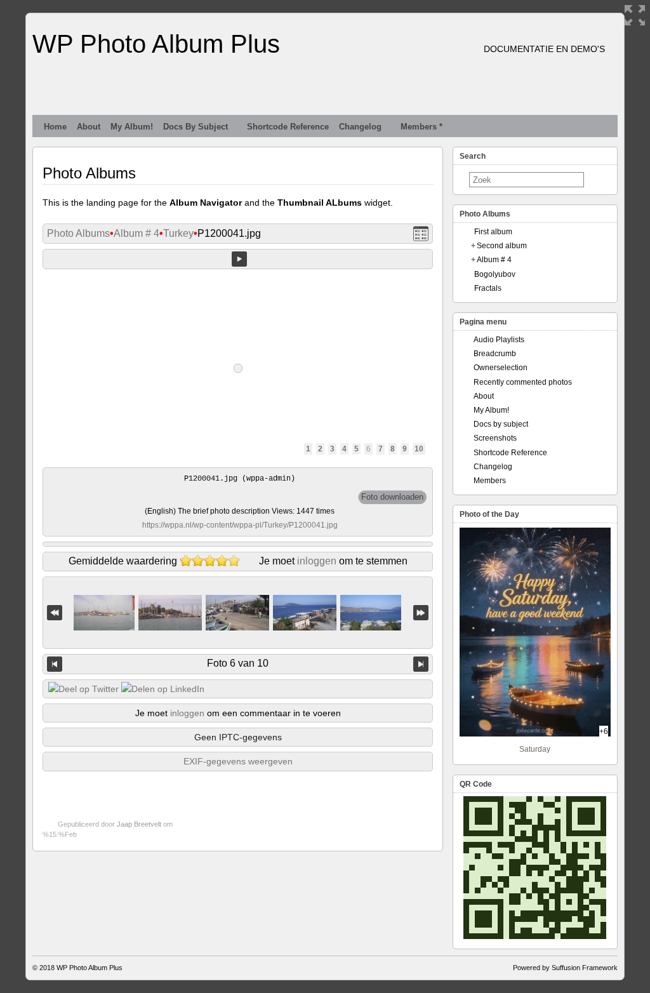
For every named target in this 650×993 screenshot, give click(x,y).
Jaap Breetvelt (139, 824)
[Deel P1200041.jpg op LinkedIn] (162, 689)
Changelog (360, 126)
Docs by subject (195, 126)
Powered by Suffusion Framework (565, 967)
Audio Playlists (499, 339)
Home (55, 126)
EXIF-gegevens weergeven (238, 761)
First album (493, 231)
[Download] (392, 497)
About (88, 126)
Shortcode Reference (288, 126)
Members (490, 480)
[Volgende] (420, 664)
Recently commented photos (523, 382)
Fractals (487, 288)
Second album (502, 245)
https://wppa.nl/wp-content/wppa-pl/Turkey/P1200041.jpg (240, 525)
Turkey (178, 233)
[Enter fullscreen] (635, 15)
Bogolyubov (494, 274)
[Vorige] (54, 664)
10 (419, 448)
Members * (421, 126)
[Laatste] (420, 613)
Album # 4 (136, 233)
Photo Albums (78, 233)
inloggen (316, 561)
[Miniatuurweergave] (420, 234)
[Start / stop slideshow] (239, 259)
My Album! (131, 126)
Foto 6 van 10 (238, 663)
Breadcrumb (495, 353)
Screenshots (495, 438)
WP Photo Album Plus (156, 44)
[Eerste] (54, 613)
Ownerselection (500, 367)
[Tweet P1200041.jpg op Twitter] (83, 689)
